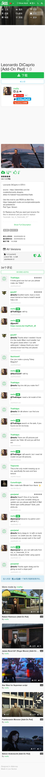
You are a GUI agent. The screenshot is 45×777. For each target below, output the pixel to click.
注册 (18, 578)
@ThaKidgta (15, 311)
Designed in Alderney (9, 766)
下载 (24, 75)
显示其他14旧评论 (22, 272)
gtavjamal (14, 494)
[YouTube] (17, 91)
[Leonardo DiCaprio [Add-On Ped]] (22, 156)
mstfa (16, 88)
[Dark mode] (38, 3)
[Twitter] (14, 91)
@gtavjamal (15, 519)
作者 (17, 309)
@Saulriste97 (16, 373)
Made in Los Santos (9, 769)
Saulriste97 (15, 356)
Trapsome (14, 465)
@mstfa (13, 295)
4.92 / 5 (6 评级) (6, 179)
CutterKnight (15, 482)
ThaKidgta (14, 277)
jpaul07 (13, 292)
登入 (13, 578)
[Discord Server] (20, 91)
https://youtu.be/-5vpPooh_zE (23, 326)
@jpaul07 (14, 323)
